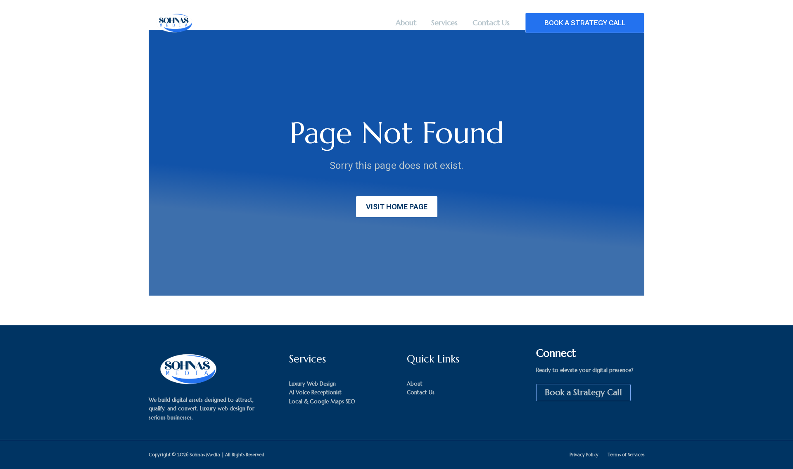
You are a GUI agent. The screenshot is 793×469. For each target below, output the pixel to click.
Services (444, 22)
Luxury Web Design (312, 383)
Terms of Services (626, 454)
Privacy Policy (584, 454)
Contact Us (491, 22)
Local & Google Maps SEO (322, 401)
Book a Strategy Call (583, 392)
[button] (584, 23)
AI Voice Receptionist (315, 392)
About (406, 22)
